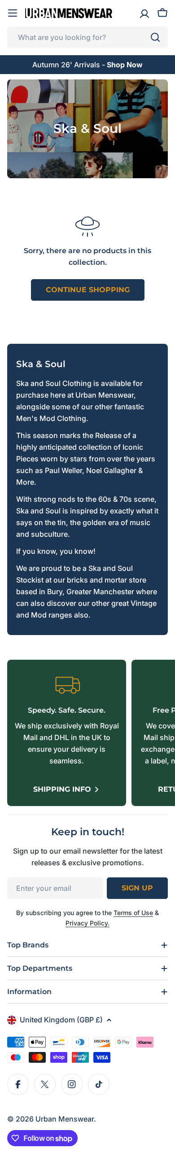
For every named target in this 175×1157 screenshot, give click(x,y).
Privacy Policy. (87, 923)
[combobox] (87, 37)
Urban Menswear (64, 1118)
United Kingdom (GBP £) (61, 1019)
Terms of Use (133, 912)
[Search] (155, 37)
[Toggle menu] (12, 13)
